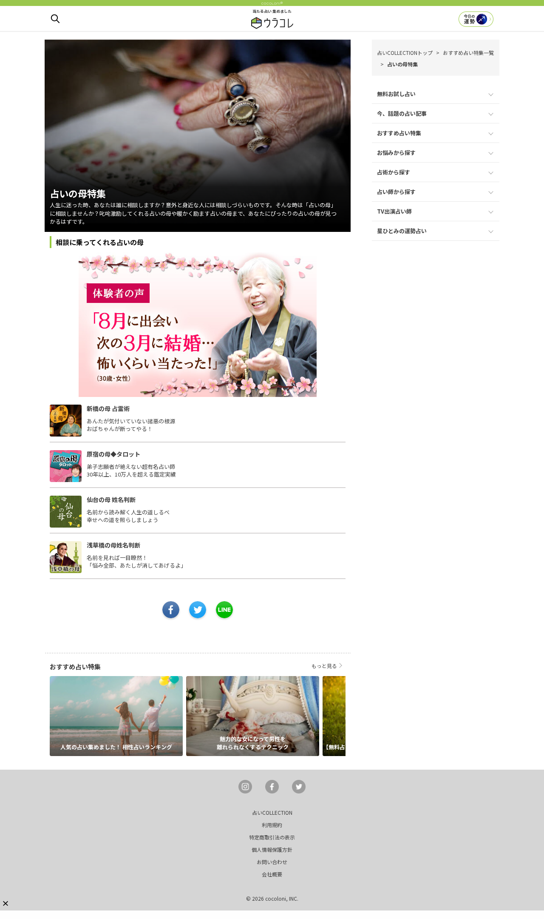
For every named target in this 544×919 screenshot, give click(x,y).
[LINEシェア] (224, 609)
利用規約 (272, 824)
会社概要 (272, 874)
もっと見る (324, 665)
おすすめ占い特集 (399, 133)
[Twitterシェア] (197, 609)
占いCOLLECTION (272, 812)
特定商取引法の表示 (272, 837)
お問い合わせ (272, 861)
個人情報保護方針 (272, 849)
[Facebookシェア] (170, 609)
